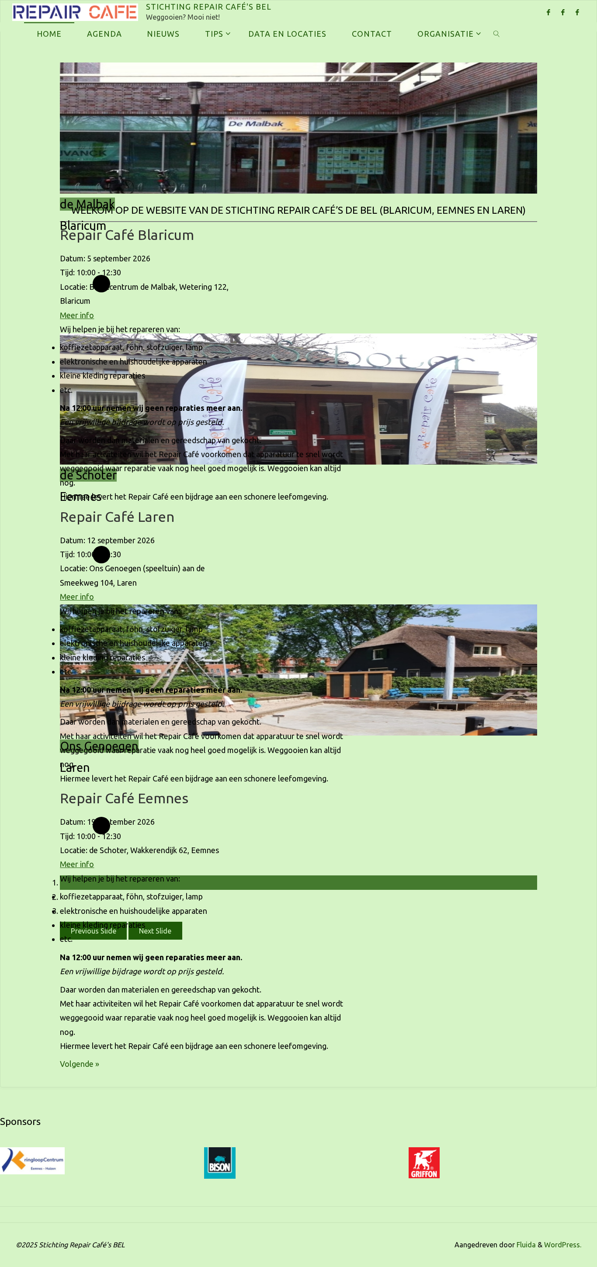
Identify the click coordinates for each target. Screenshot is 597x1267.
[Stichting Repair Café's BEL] (75, 11)
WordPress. (562, 1245)
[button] (155, 931)
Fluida (525, 1245)
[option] (298, 197)
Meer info (77, 315)
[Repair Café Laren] (562, 11)
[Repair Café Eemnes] (577, 11)
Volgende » (79, 1063)
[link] (496, 33)
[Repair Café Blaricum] (548, 11)
